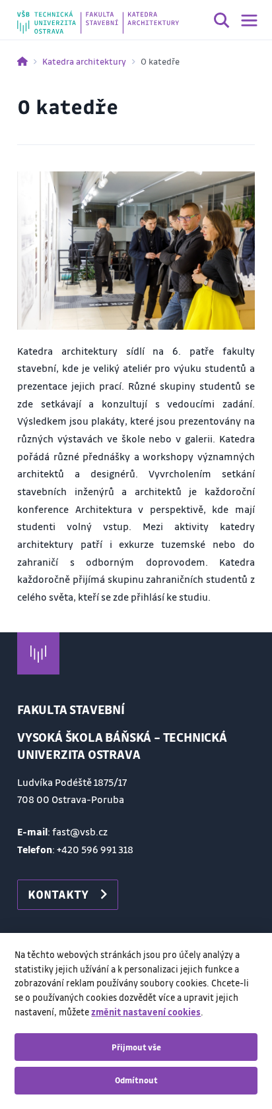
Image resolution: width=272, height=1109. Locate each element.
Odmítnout (136, 1080)
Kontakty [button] (58, 894)
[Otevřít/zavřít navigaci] (249, 20)
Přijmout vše (136, 1047)
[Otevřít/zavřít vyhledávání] (222, 22)
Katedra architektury (84, 61)
